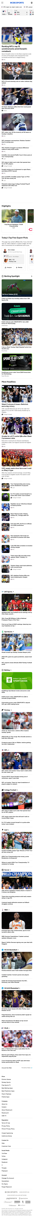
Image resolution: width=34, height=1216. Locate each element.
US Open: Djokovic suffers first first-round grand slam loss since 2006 (17, 92)
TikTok (3, 1135)
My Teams (5, 1163)
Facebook (4, 1141)
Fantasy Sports (6, 1061)
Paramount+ (5, 1092)
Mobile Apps (5, 1076)
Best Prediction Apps (8, 1070)
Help (3, 1122)
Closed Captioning (7, 1112)
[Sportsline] (23, 1177)
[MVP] (27, 1180)
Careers (4, 1086)
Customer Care (6, 1125)
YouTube (4, 1132)
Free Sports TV (6, 1064)
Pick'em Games (6, 1058)
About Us (4, 1083)
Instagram (5, 1138)
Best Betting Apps (7, 1067)
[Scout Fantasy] (12, 1184)
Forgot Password (7, 1166)
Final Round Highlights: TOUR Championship (14, 202)
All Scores (10, 12)
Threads (4, 1147)
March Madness (6, 1073)
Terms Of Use (6, 1102)
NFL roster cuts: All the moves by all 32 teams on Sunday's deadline (17, 117)
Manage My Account (8, 1157)
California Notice (7, 1115)
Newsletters (5, 1160)
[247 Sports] (11, 1177)
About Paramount (7, 1089)
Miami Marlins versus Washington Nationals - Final (20, 12)
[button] (2, 2)
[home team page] (6, 240)
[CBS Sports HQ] (24, 1171)
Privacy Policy (6, 1105)
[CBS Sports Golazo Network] (17, 1174)
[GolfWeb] (21, 1184)
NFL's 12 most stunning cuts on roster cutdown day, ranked (17, 66)
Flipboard (5, 1150)
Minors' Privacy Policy (8, 1108)
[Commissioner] (18, 1180)
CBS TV (4, 1095)
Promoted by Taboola (26, 1046)
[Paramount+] (8, 1181)
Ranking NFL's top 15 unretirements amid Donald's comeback (17, 36)
